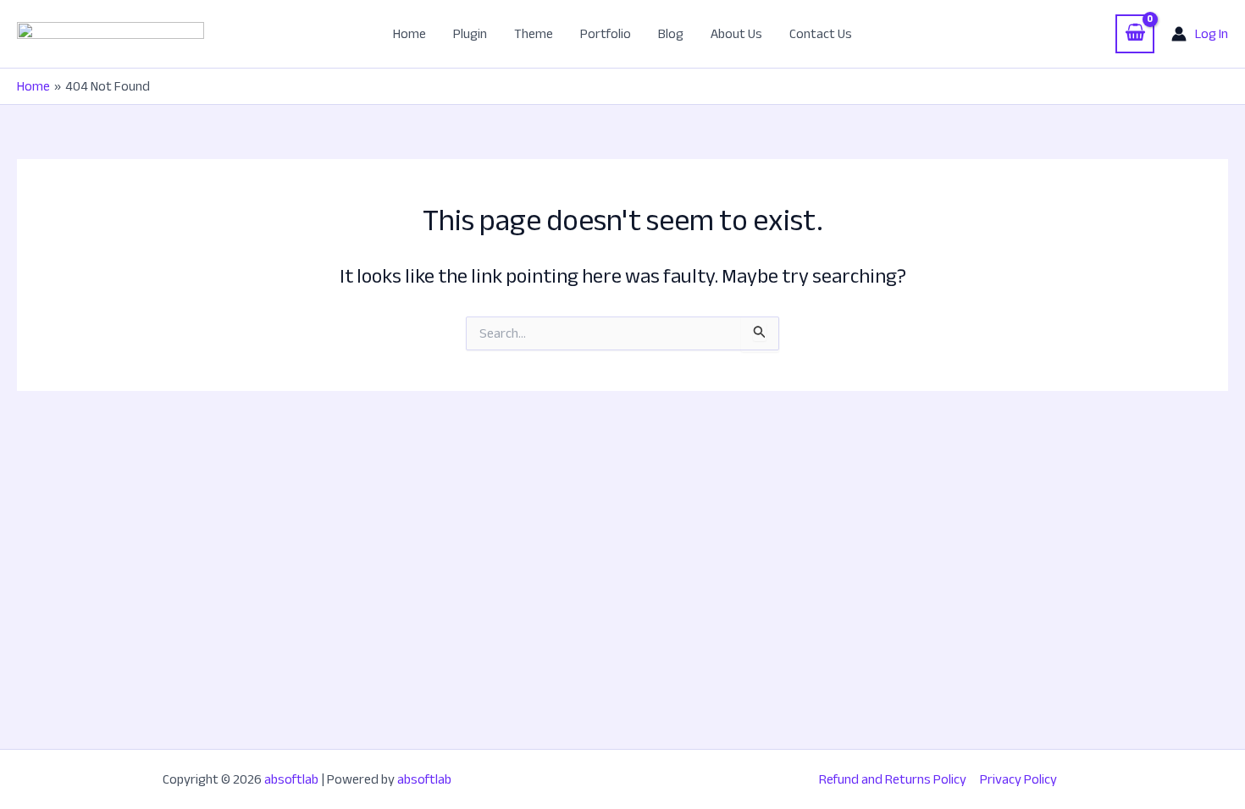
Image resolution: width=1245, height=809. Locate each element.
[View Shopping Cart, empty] (1134, 33)
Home (409, 34)
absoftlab (291, 779)
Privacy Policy (1018, 779)
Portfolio (605, 34)
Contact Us (820, 34)
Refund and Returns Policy (892, 779)
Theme (533, 34)
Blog (670, 34)
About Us (736, 34)
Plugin (470, 34)
